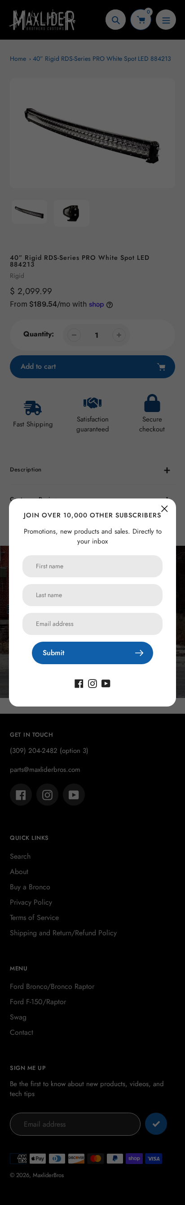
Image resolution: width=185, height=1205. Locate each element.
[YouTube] (105, 683)
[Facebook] (79, 683)
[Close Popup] (164, 508)
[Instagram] (92, 683)
